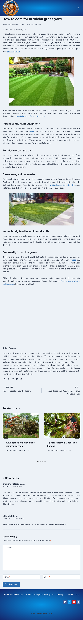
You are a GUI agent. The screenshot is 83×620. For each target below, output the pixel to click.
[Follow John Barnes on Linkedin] (17, 379)
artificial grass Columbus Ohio (63, 185)
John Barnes (12, 450)
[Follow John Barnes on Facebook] (4, 379)
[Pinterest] (74, 602)
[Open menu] (78, 8)
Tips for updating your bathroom (17, 389)
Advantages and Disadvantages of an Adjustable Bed (64, 390)
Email (47, 577)
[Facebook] (65, 602)
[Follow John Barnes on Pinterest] (21, 379)
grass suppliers (13, 52)
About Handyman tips (13, 595)
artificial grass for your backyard (31, 116)
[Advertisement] (41, 315)
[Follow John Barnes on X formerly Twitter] (8, 379)
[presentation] (21, 425)
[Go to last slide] (6, 436)
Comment (9, 547)
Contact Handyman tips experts (40, 595)
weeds (73, 260)
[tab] (37, 461)
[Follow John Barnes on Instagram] (13, 379)
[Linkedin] (78, 602)
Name (7, 577)
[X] (69, 602)
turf (52, 158)
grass (31, 131)
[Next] (77, 436)
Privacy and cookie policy (68, 595)
